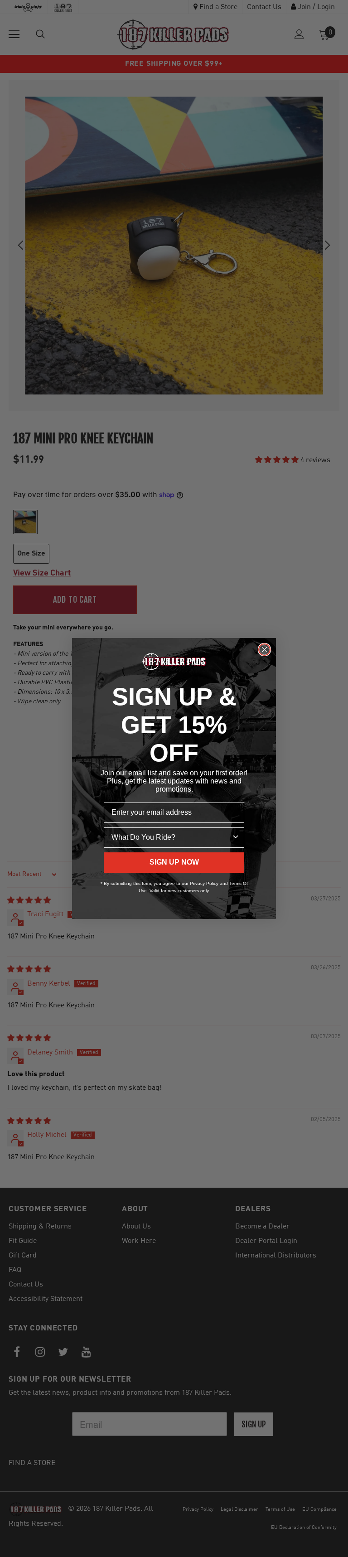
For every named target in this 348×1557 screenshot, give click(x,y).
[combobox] (171, 837)
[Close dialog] (264, 649)
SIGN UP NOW (174, 862)
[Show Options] (235, 837)
